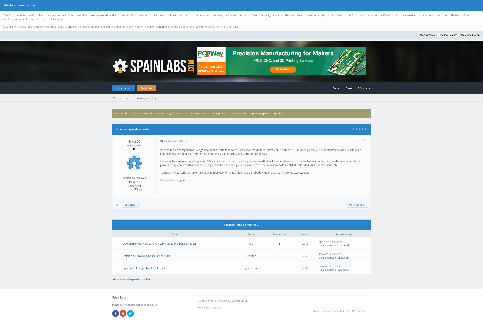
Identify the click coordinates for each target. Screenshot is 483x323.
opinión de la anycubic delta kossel (144, 268)
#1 (365, 140)
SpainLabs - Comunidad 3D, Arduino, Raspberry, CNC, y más (150, 113)
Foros (349, 88)
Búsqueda (364, 88)
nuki (250, 243)
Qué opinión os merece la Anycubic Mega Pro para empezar (159, 243)
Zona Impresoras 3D (200, 113)
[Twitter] (130, 313)
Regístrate (146, 88)
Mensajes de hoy (146, 98)
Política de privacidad (209, 307)
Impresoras (222, 113)
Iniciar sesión (123, 88)
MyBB (214, 300)
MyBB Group (240, 300)
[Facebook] (115, 313)
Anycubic (238, 113)
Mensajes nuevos (123, 98)
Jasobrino (251, 268)
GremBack (344, 245)
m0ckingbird (344, 311)
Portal (336, 88)
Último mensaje (328, 245)
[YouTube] (123, 313)
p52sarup (343, 257)
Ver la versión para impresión (133, 279)
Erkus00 (134, 141)
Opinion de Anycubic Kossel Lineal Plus (146, 256)
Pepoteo (251, 256)
